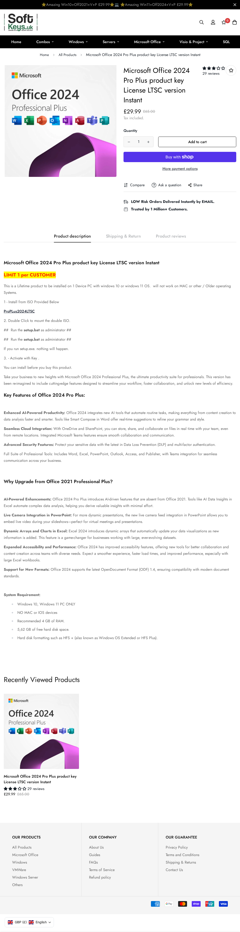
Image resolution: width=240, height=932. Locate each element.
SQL (226, 42)
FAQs (93, 862)
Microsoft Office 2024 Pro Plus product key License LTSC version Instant (40, 779)
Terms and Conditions (182, 854)
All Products (67, 54)
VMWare (19, 869)
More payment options (180, 168)
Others (17, 884)
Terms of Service (102, 869)
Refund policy (100, 877)
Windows (76, 42)
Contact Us (174, 869)
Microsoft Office (147, 42)
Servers (109, 42)
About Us (96, 847)
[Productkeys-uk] (21, 22)
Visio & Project (192, 42)
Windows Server (25, 877)
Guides (94, 854)
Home (16, 42)
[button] (213, 68)
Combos (43, 42)
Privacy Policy (177, 847)
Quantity (130, 130)
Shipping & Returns (181, 862)
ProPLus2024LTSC (19, 311)
